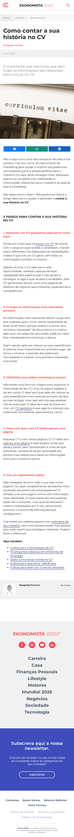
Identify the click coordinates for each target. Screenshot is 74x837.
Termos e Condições (51, 812)
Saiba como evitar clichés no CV (31, 559)
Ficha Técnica (37, 805)
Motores (37, 685)
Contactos (12, 800)
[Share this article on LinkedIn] (59, 149)
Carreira (20, 18)
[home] (37, 5)
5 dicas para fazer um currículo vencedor (37, 567)
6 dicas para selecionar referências (33, 563)
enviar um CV (45, 243)
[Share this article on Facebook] (14, 149)
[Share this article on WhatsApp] (37, 149)
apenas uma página (16, 443)
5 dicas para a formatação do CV (31, 547)
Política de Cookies (22, 812)
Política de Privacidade (37, 817)
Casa (37, 665)
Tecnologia (37, 712)
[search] (68, 5)
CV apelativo (23, 408)
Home (6, 18)
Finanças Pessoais (37, 671)
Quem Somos (31, 800)
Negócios (37, 698)
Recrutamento (37, 18)
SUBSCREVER (37, 774)
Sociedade (37, 705)
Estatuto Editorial (55, 800)
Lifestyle (37, 678)
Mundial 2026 (37, 691)
